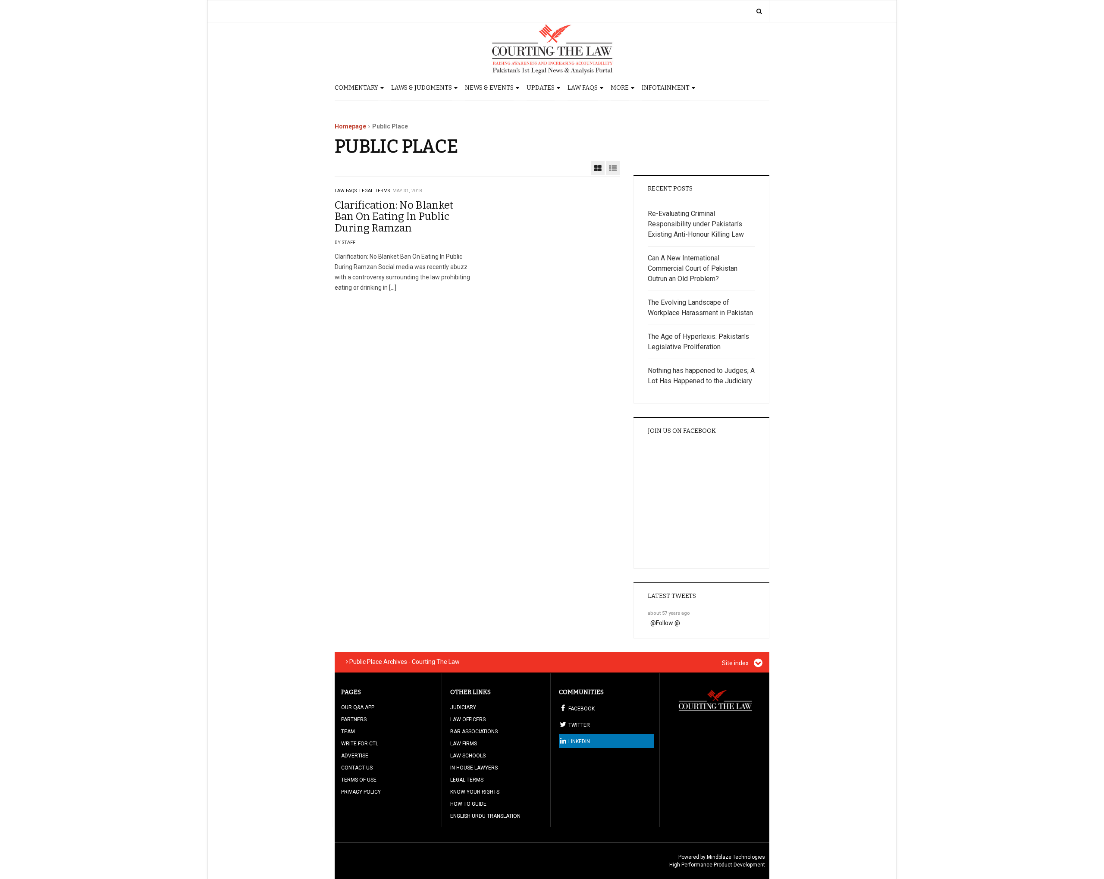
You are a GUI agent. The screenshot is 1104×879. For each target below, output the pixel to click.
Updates (541, 87)
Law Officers (468, 719)
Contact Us (357, 768)
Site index (736, 663)
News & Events (489, 87)
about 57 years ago (669, 613)
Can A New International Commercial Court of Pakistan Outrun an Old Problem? (692, 268)
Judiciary (463, 707)
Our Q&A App (357, 707)
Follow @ (668, 622)
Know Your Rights (474, 792)
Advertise (354, 756)
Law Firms (463, 744)
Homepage (350, 126)
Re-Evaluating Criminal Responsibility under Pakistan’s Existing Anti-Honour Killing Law (696, 224)
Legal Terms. (375, 191)
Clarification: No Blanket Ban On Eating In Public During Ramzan (394, 216)
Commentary (356, 87)
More (620, 87)
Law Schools (468, 756)
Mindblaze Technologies (736, 857)
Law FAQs (583, 87)
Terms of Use (358, 780)
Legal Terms (466, 780)
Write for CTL (359, 744)
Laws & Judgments (421, 87)
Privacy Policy (361, 792)
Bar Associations (474, 732)
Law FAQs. (346, 191)
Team (348, 732)
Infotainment (666, 87)
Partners (354, 719)
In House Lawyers (474, 768)
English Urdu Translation (485, 816)
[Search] (759, 11)
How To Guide (468, 804)
